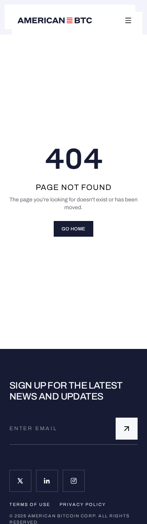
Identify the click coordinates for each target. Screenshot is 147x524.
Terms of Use (29, 504)
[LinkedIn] (47, 481)
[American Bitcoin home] (55, 20)
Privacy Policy (83, 504)
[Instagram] (74, 481)
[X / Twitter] (20, 481)
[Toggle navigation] (128, 20)
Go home (73, 229)
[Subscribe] (127, 429)
